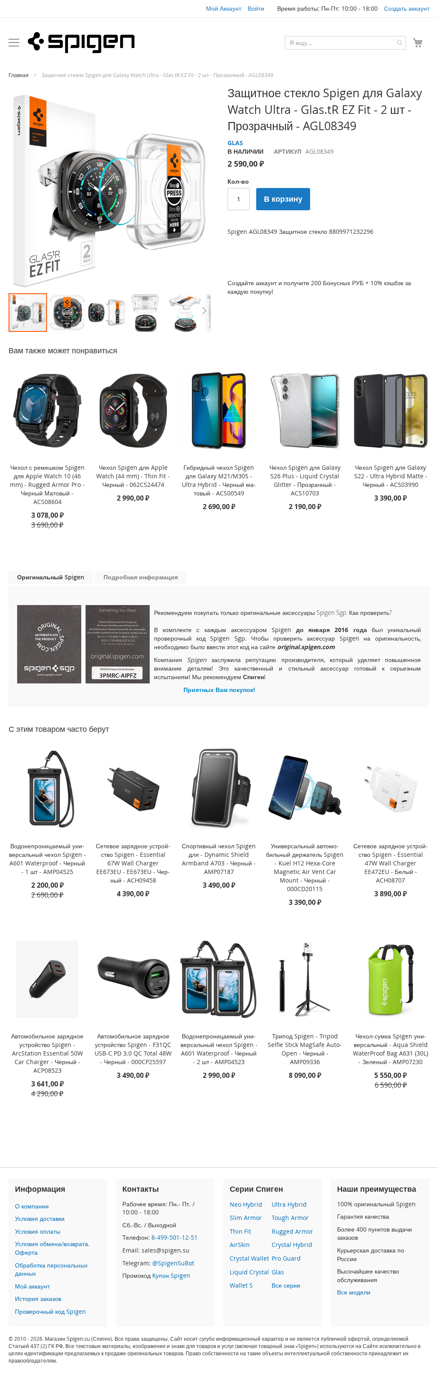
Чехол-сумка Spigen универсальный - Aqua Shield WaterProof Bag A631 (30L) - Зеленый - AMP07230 (390, 1049)
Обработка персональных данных (51, 1269)
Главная (19, 75)
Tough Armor (290, 1218)
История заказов (38, 1298)
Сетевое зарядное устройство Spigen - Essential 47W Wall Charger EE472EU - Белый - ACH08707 (390, 863)
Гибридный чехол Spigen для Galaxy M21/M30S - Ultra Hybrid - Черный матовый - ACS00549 (219, 480)
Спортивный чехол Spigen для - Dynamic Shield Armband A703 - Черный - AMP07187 (219, 859)
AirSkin (240, 1245)
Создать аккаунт (406, 8)
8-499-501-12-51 (174, 1237)
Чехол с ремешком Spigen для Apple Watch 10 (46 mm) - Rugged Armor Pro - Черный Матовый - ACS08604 (47, 484)
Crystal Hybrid (292, 1245)
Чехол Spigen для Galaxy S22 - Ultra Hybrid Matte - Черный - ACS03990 (390, 476)
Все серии (286, 1285)
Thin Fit (240, 1231)
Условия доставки (40, 1218)
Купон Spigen (171, 1275)
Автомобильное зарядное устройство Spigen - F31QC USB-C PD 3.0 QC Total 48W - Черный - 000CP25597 (133, 1049)
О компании (32, 1206)
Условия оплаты (37, 1231)
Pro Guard (286, 1258)
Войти (256, 8)
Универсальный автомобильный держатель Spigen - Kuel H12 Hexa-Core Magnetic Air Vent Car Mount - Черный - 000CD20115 (304, 867)
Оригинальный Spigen (50, 577)
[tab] (51, 577)
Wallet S (241, 1285)
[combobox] (345, 43)
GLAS (235, 143)
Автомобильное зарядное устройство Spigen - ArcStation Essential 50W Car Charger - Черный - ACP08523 (47, 1053)
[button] (67, 312)
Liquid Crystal (249, 1272)
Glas (278, 1272)
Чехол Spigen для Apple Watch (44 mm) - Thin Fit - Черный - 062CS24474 (133, 476)
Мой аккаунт (32, 1286)
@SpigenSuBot (173, 1263)
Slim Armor (246, 1218)
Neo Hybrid (246, 1204)
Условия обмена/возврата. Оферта (52, 1248)
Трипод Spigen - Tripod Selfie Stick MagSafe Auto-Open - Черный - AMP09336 (305, 1049)
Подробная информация (141, 577)
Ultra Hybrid (289, 1204)
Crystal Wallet (249, 1258)
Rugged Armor (292, 1231)
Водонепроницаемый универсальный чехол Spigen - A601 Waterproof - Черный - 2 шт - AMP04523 (219, 1049)
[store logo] (81, 42)
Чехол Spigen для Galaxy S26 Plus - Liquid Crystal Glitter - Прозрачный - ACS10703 (304, 480)
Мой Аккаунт (223, 8)
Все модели (353, 1292)
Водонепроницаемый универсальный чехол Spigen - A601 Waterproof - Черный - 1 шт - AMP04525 (47, 859)
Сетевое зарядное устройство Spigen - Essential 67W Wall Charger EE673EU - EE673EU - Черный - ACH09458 (133, 863)
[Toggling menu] (14, 42)
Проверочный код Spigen (50, 1311)
